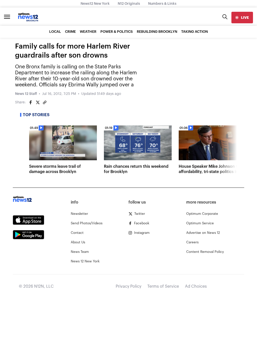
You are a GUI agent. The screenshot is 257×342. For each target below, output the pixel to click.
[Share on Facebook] (31, 102)
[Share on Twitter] (38, 102)
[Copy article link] (45, 102)
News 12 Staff (26, 94)
